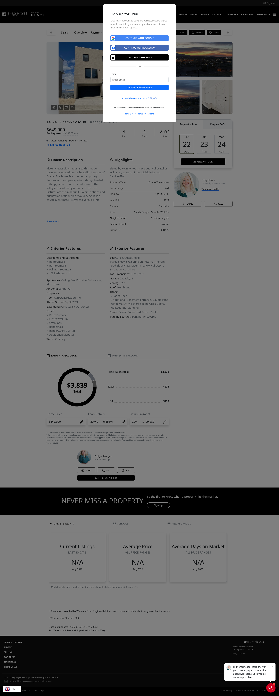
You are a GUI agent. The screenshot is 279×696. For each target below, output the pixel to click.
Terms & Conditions (146, 114)
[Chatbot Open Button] (271, 688)
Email (113, 74)
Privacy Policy (130, 114)
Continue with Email (139, 87)
